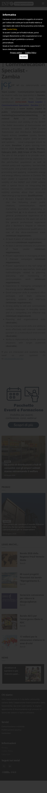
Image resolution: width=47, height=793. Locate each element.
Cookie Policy (12, 29)
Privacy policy (16, 52)
